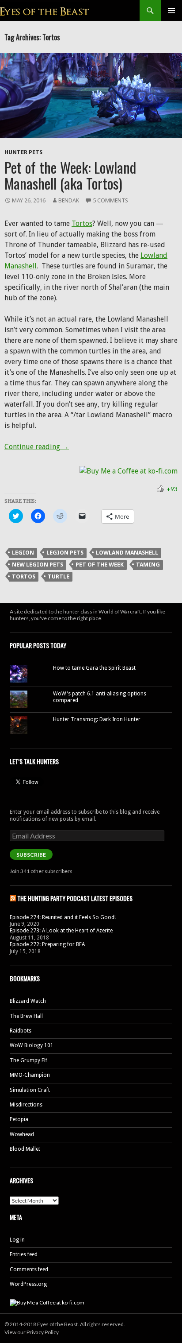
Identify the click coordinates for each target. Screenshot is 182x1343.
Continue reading (36, 446)
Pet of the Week (100, 564)
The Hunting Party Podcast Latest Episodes (75, 898)
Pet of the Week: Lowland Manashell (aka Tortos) (70, 175)
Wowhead (22, 1134)
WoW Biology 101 (31, 1045)
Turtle (58, 576)
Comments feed (29, 1269)
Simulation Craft (30, 1090)
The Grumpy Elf (28, 1060)
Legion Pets (64, 552)
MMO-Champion (30, 1075)
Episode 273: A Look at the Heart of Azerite (61, 931)
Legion (23, 552)
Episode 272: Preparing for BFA (47, 944)
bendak (68, 200)
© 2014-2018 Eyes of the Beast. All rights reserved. (64, 1324)
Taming (148, 564)
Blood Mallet (25, 1149)
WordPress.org (28, 1284)
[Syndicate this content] (13, 898)
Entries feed (24, 1254)
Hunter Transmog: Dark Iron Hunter (96, 719)
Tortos (82, 223)
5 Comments (110, 200)
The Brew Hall (26, 1016)
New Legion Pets (37, 564)
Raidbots (20, 1031)
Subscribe (31, 854)
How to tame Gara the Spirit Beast (94, 668)
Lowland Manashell (127, 552)
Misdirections (26, 1105)
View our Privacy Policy (31, 1332)
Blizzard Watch (28, 1001)
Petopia (19, 1119)
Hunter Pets (23, 152)
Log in (17, 1240)
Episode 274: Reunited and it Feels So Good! (63, 917)
